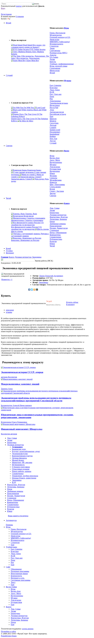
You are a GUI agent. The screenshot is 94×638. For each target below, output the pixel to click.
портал (19, 6)
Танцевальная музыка (59, 103)
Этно (52, 110)
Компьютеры (55, 235)
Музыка (67, 81)
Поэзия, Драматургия (59, 228)
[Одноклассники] (34, 289)
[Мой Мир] (37, 289)
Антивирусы (11, 520)
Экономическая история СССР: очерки (22, 372)
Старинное (54, 230)
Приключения (55, 226)
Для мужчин (55, 167)
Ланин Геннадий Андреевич (51, 276)
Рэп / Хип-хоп (55, 94)
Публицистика (56, 239)
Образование (16, 569)
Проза (52, 221)
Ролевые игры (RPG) (58, 53)
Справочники (55, 237)
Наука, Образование (58, 233)
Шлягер (53, 121)
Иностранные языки (19, 573)
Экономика (36, 257)
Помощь (9, 525)
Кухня (52, 189)
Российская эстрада (58, 114)
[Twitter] (32, 289)
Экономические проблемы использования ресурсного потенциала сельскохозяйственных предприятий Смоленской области (36, 399)
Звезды (53, 193)
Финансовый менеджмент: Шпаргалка (21, 429)
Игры (66, 28)
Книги (67, 203)
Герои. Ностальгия (57, 33)
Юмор (52, 173)
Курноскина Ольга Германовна (14, 422)
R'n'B (52, 92)
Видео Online (11, 587)
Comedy (53, 127)
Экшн (52, 48)
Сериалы (53, 178)
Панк (52, 96)
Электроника (55, 101)
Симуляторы (55, 51)
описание (10, 310)
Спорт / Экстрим (57, 191)
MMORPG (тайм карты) (60, 42)
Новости (53, 182)
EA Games (54, 57)
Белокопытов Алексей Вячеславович (16, 405)
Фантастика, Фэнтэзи (59, 217)
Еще (12, 545)
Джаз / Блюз (55, 90)
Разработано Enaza (9, 636)
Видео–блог (55, 158)
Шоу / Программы (57, 184)
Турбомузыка (11, 547)
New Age (53, 139)
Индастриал (55, 105)
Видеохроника (56, 162)
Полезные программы (20, 571)
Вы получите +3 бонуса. (53, 304)
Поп (51, 116)
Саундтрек (54, 123)
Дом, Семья (54, 208)
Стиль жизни (55, 187)
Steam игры (54, 39)
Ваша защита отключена (18, 516)
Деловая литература (58, 215)
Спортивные (55, 68)
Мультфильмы (56, 180)
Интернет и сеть (17, 578)
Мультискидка (56, 35)
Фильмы (53, 176)
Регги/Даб (54, 108)
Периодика (54, 213)
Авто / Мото (55, 160)
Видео (66, 151)
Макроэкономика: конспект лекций (20, 384)
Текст (13, 582)
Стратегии (54, 46)
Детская (53, 125)
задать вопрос (28, 629)
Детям (52, 59)
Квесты (53, 62)
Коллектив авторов (9, 434)
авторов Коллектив (9, 377)
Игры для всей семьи (58, 66)
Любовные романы (58, 224)
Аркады (53, 55)
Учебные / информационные (62, 64)
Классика (54, 88)
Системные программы (20, 580)
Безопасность (16, 576)
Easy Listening (55, 85)
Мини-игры (55, 70)
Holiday (53, 136)
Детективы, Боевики (58, 219)
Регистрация (6, 14)
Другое (53, 141)
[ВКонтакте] (29, 289)
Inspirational (54, 134)
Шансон (53, 119)
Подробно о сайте (8, 631)
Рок (51, 99)
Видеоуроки (55, 171)
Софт (8, 567)
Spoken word (55, 130)
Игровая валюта (56, 44)
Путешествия (55, 169)
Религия (53, 241)
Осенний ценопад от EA (60, 37)
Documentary (55, 132)
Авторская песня (57, 112)
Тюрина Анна (7, 389)
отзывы (9, 312)
